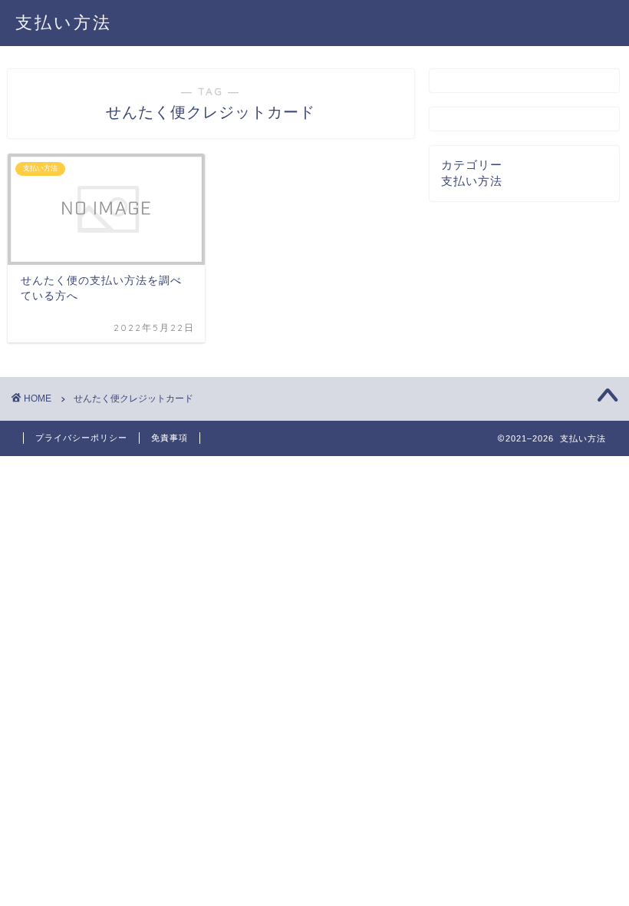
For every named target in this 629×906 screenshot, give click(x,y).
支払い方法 (63, 22)
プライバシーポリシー (81, 437)
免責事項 (169, 437)
